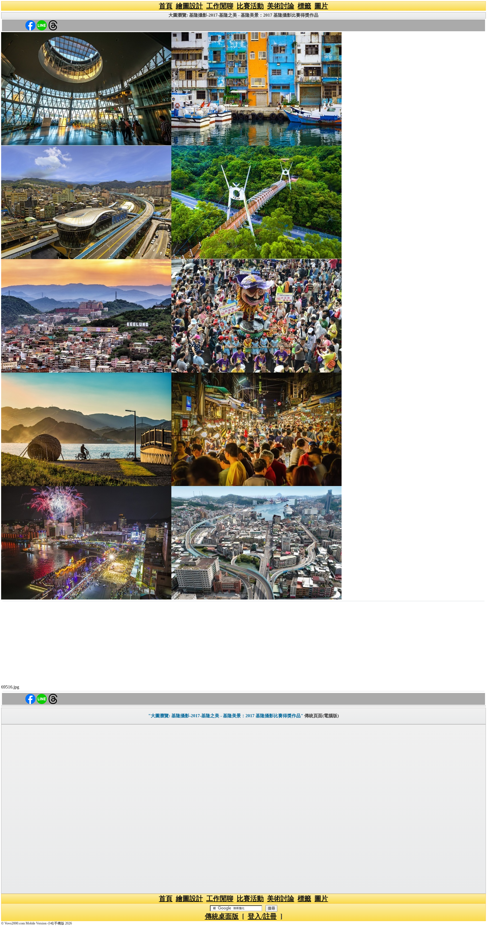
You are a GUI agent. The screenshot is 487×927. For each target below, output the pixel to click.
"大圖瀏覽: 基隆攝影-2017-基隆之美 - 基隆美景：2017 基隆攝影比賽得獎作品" (225, 715)
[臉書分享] (30, 25)
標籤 (304, 6)
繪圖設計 (189, 6)
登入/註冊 (262, 916)
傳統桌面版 (222, 916)
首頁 (165, 6)
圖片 (321, 6)
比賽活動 (250, 6)
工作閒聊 (219, 6)
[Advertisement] (243, 643)
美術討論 (280, 6)
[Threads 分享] (53, 25)
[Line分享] (42, 25)
